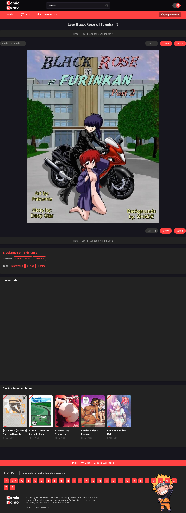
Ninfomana (17, 266)
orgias (30, 266)
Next (179, 43)
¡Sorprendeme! (171, 14)
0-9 (14, 480)
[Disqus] (93, 332)
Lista (87, 462)
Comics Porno (22, 258)
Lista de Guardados (104, 462)
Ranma (41, 266)
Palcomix (39, 258)
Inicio (75, 462)
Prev (166, 43)
